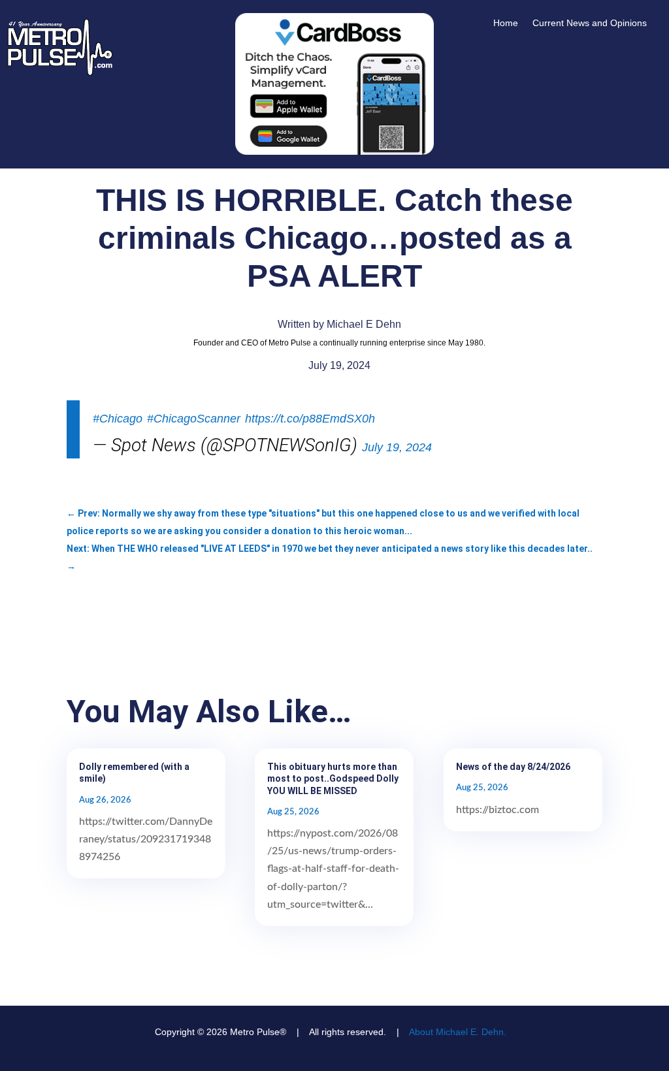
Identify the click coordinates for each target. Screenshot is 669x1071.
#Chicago (117, 418)
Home (505, 23)
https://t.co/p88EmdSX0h (310, 418)
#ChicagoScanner (193, 418)
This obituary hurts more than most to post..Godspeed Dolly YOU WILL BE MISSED (333, 778)
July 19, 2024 (397, 447)
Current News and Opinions (589, 23)
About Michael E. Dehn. (457, 1032)
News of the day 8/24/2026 (513, 766)
